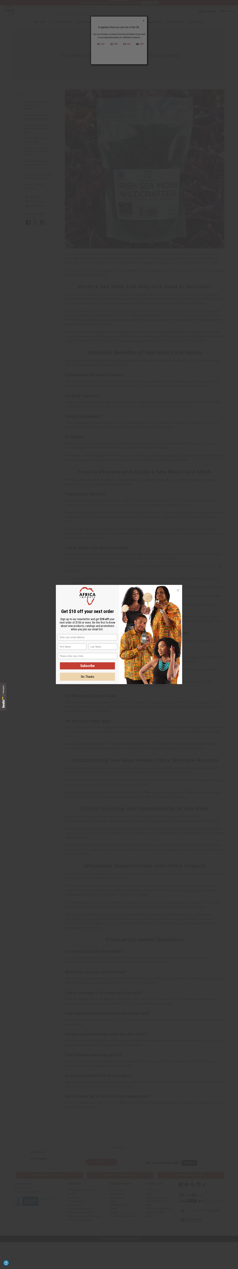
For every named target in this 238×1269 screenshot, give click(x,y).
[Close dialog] (178, 590)
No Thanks (87, 677)
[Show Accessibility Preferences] (6, 1263)
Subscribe (87, 666)
